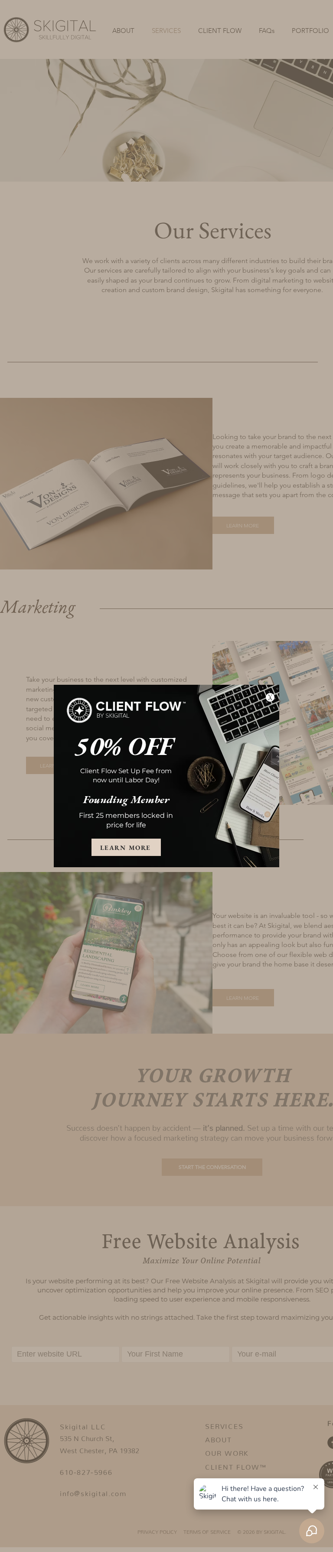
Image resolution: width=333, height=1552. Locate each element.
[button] (270, 697)
